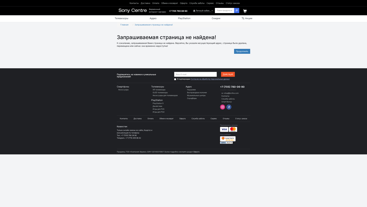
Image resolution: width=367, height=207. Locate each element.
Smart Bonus (226, 102)
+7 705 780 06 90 (178, 11)
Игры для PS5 (158, 109)
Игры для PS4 (158, 112)
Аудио (189, 86)
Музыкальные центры (196, 95)
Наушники (191, 90)
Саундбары (192, 98)
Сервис (210, 3)
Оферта (183, 3)
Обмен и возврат (169, 3)
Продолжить (242, 51)
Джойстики (157, 106)
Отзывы (220, 3)
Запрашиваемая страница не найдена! (154, 24)
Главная (124, 24)
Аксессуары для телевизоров (165, 95)
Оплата (155, 3)
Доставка (145, 3)
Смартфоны (123, 86)
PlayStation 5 (158, 103)
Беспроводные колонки (197, 92)
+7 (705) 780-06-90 (232, 86)
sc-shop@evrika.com (230, 93)
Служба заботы (197, 3)
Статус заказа (233, 3)
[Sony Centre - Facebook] (228, 109)
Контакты (134, 3)
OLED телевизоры (160, 92)
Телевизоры (157, 86)
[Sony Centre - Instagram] (223, 109)
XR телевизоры (159, 90)
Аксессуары (123, 90)
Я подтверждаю (203, 79)
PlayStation (157, 100)
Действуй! (228, 74)
